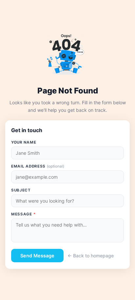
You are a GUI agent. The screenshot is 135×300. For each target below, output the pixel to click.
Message (23, 214)
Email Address (37, 166)
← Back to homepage (91, 255)
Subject (21, 190)
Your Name (23, 142)
